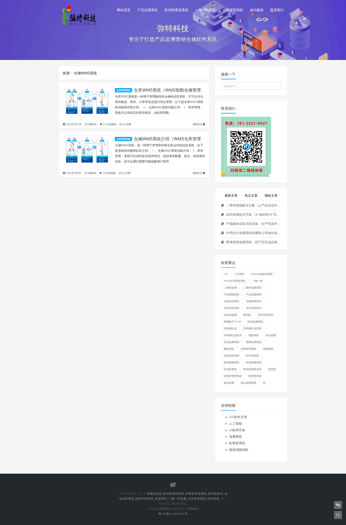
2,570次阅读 (109, 124)
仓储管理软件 (254, 301)
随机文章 (271, 195)
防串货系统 (252, 355)
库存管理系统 (265, 314)
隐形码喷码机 (238, 450)
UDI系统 (239, 274)
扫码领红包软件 (233, 335)
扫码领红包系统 (252, 328)
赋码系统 (229, 348)
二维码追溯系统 (252, 287)
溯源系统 (253, 335)
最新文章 (231, 195)
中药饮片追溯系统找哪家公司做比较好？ (253, 233)
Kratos (165, 508)
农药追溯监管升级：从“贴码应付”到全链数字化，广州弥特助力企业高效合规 (253, 214)
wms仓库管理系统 (234, 280)
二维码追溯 (230, 287)
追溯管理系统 (248, 348)
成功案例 (256, 10)
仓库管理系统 (232, 10)
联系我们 (277, 10)
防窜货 (272, 369)
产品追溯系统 (147, 10)
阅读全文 (198, 124)
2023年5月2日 (73, 124)
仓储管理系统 (231, 301)
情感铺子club (232, 321)
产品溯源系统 (231, 294)
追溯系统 (268, 348)
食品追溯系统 (248, 382)
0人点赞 (126, 124)
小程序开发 (237, 430)
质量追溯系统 (254, 342)
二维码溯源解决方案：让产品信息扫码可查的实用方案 (253, 205)
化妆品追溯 (230, 314)
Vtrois (192, 508)
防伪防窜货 (230, 369)
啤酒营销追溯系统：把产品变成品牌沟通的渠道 (253, 242)
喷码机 (247, 314)
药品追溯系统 (231, 342)
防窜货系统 (255, 376)
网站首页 (124, 10)
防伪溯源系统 (231, 362)
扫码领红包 (230, 328)
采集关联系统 (231, 355)
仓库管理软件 (254, 308)
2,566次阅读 (109, 172)
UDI (226, 274)
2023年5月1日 (73, 172)
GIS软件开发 (238, 417)
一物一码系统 (205, 10)
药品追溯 (271, 335)
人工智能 (235, 423)
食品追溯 (229, 382)
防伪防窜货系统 (176, 10)
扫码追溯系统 (255, 321)
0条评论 (92, 124)
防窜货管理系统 (233, 376)
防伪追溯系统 (254, 362)
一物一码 (257, 280)
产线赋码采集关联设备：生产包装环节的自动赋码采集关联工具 (253, 224)
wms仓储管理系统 (262, 274)
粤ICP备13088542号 (173, 513)
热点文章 (251, 195)
